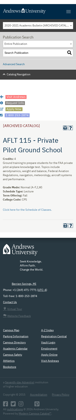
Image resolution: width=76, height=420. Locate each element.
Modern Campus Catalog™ (35, 413)
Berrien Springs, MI (24, 284)
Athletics (9, 361)
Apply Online (49, 354)
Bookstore (9, 367)
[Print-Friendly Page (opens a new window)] (65, 128)
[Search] (69, 53)
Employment (49, 348)
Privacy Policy (60, 394)
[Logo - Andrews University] (20, 251)
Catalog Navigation (18, 74)
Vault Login (48, 342)
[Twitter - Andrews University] (13, 405)
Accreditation (38, 394)
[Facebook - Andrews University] (5, 405)
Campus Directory (14, 342)
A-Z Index (47, 330)
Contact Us (10, 302)
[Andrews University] (38, 11)
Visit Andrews (50, 361)
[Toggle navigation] (68, 11)
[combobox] (38, 25)
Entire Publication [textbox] (15, 44)
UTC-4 (42, 290)
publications (15, 409)
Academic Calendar (15, 348)
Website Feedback (19, 316)
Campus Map (11, 330)
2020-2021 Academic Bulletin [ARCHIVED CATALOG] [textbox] (38, 25)
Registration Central (54, 336)
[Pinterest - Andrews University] (37, 405)
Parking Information (15, 336)
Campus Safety (12, 354)
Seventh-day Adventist (19, 382)
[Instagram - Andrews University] (21, 405)
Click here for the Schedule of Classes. (27, 209)
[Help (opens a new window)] (70, 128)
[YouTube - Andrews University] (29, 405)
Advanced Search (14, 64)
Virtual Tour (14, 309)
